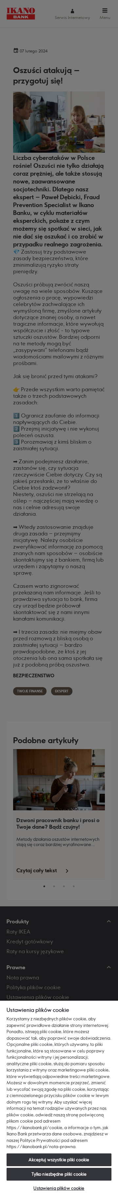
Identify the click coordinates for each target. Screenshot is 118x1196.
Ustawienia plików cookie (58, 1188)
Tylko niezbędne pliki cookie (59, 1174)
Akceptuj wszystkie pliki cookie (59, 1159)
